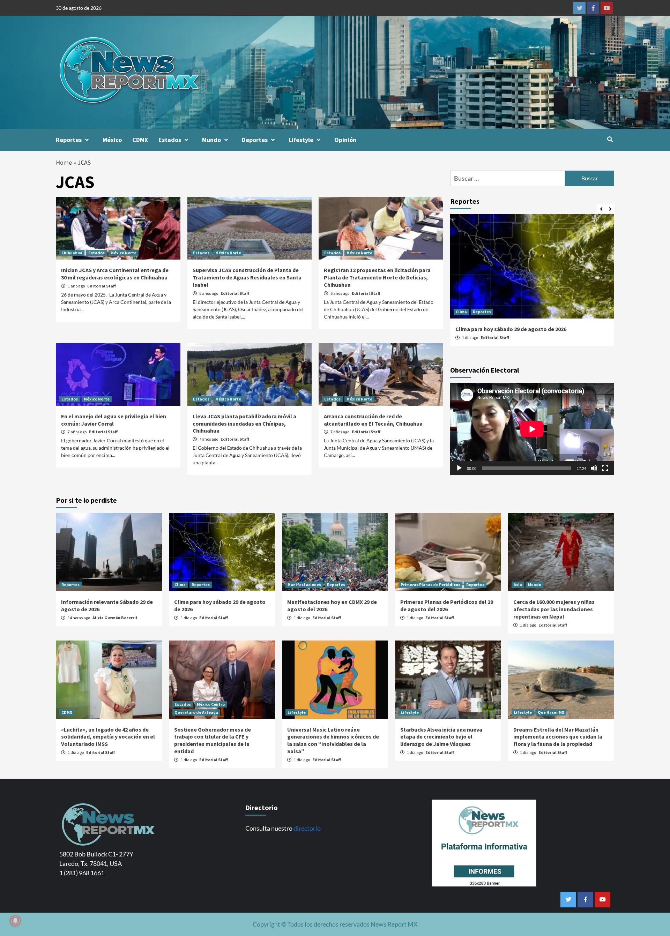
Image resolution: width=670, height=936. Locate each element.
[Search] (609, 139)
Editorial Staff (101, 286)
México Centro (211, 704)
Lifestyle (301, 140)
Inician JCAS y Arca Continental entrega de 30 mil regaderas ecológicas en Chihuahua (115, 274)
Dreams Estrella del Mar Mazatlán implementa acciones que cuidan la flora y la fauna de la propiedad (557, 737)
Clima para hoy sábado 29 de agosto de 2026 (510, 328)
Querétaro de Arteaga (196, 712)
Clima (461, 311)
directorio (307, 828)
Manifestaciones (304, 584)
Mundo (211, 140)
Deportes (255, 140)
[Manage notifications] (15, 920)
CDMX (140, 140)
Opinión (345, 140)
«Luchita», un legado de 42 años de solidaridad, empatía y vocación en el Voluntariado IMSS (108, 737)
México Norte (123, 252)
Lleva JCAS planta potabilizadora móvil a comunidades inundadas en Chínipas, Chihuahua (244, 423)
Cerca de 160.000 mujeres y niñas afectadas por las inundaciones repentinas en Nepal (554, 609)
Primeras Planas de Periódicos (430, 584)
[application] (532, 429)
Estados (169, 140)
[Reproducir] (459, 468)
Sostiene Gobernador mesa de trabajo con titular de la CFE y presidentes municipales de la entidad (212, 740)
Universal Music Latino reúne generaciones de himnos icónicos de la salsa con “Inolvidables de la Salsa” (333, 740)
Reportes (69, 140)
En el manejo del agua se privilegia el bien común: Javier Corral (113, 420)
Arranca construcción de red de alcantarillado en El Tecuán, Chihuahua (373, 420)
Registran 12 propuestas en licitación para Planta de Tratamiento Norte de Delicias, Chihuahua (377, 277)
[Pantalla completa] (605, 468)
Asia (518, 584)
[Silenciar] (593, 468)
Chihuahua (71, 252)
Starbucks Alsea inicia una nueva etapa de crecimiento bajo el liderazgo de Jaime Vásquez (441, 737)
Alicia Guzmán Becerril (114, 617)
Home (64, 162)
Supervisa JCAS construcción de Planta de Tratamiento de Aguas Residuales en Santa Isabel (247, 277)
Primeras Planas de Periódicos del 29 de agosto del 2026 (446, 605)
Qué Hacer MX (551, 712)
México (112, 140)
